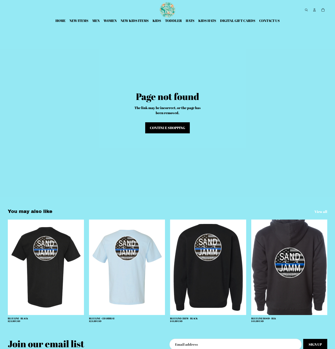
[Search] (306, 10)
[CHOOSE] (77, 309)
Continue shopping (167, 127)
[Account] (314, 10)
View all (320, 211)
